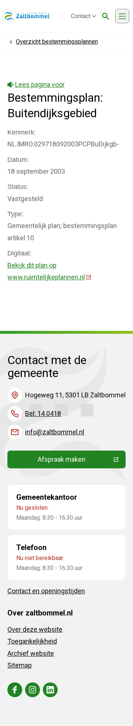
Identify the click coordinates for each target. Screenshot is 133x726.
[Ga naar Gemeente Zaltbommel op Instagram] (32, 689)
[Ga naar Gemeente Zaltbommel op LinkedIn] (50, 689)
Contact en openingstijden (46, 591)
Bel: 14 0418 (43, 413)
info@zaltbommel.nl (54, 432)
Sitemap (19, 665)
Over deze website (34, 629)
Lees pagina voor (40, 84)
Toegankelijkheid (32, 641)
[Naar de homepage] (26, 16)
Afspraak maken (82, 461)
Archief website (30, 653)
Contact (81, 16)
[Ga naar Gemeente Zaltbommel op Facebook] (14, 689)
